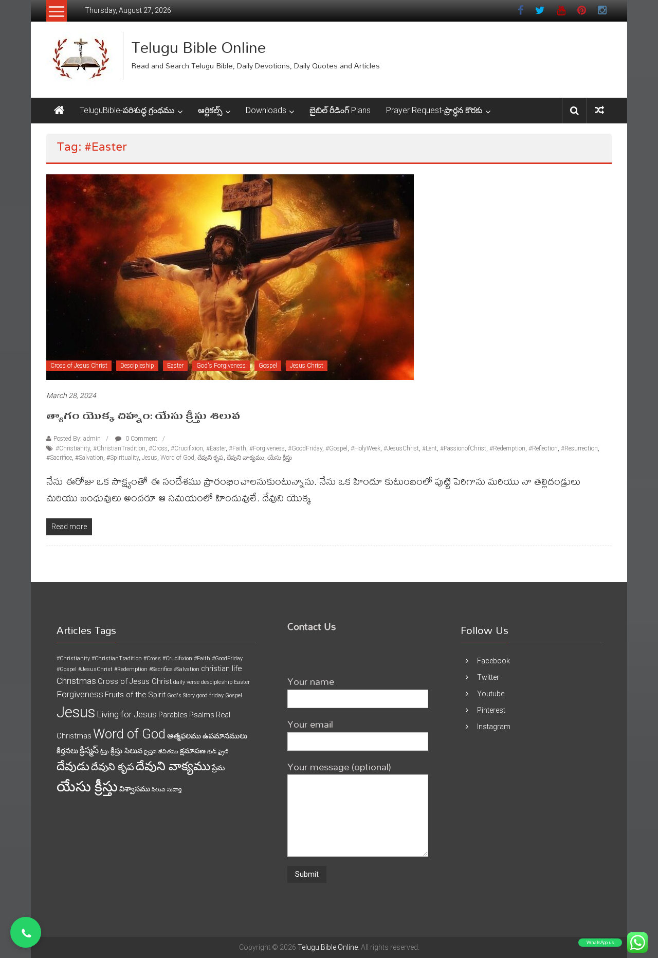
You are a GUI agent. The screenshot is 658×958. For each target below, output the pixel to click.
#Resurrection (579, 448)
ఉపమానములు (225, 735)
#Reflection (543, 448)
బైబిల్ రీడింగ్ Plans (340, 110)
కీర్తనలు (67, 750)
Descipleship (137, 365)
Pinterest (491, 710)
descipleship (216, 682)
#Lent (429, 448)
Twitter (488, 677)
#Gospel (336, 448)
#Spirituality (122, 457)
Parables (173, 714)
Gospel (268, 365)
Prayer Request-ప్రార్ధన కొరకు (434, 110)
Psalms (201, 714)
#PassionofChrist (463, 448)
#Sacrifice (59, 457)
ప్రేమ (218, 767)
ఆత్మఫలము (184, 735)
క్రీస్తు (104, 751)
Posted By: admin (77, 438)
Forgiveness (80, 694)
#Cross (158, 448)
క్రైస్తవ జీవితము (161, 751)
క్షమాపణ (193, 750)
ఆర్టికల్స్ (210, 110)
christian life (221, 668)
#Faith (237, 448)
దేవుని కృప (210, 457)
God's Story (181, 695)
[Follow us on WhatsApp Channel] (25, 932)
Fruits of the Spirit (135, 694)
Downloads (266, 110)
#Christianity (73, 448)
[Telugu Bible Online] (59, 110)
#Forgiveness (267, 448)
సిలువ (159, 789)
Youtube (490, 694)
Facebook (493, 661)
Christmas (76, 681)
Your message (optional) (339, 766)
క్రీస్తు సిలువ (126, 750)
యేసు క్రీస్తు (279, 457)
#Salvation (89, 457)
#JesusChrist (401, 448)
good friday (210, 695)
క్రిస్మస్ (89, 750)
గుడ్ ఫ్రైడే (217, 751)
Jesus (149, 457)
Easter (175, 365)
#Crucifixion (187, 448)
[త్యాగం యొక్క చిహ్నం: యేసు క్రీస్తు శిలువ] (230, 277)
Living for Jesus (127, 714)
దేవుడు (73, 766)
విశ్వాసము (134, 788)
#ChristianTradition (119, 448)
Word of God (177, 457)
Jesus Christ (306, 365)
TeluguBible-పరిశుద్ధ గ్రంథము (127, 110)
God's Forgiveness (221, 365)
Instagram (493, 726)
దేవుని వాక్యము (245, 457)
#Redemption (507, 448)
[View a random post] (599, 110)
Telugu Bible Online (198, 47)
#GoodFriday (305, 448)
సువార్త (174, 789)
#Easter (216, 448)
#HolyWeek (365, 448)
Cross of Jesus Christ (78, 365)
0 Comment (140, 438)
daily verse (186, 682)
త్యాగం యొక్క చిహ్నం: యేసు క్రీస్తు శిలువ (143, 416)
